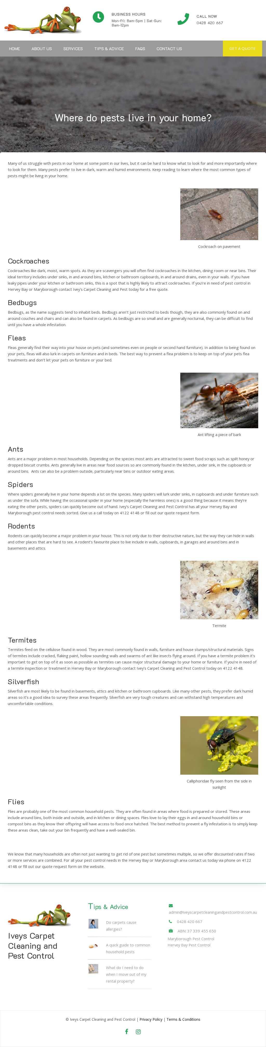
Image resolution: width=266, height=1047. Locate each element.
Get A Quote (242, 48)
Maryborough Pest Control (191, 938)
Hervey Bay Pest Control (189, 944)
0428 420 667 (189, 921)
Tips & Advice (109, 48)
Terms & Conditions (183, 1019)
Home (14, 48)
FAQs (140, 48)
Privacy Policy (150, 1019)
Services (73, 48)
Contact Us (169, 48)
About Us (41, 48)
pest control (94, 860)
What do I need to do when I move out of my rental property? (126, 974)
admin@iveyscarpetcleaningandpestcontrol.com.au (213, 912)
